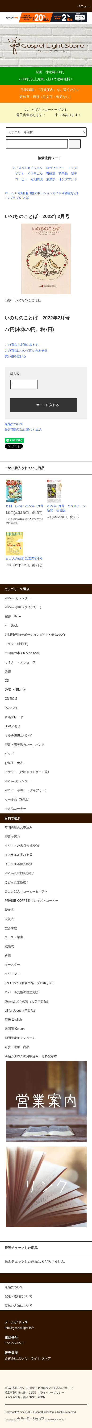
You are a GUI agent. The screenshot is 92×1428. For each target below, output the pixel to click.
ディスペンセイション (27, 168)
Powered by (10, 1420)
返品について (14, 424)
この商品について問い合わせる (26, 350)
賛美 (74, 173)
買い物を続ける (15, 356)
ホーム (9, 193)
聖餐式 (9, 910)
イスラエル (35, 173)
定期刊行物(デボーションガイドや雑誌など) (48, 193)
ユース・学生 (14, 937)
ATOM (41, 1397)
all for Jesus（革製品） (21, 1010)
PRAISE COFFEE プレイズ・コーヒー (31, 900)
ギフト (19, 173)
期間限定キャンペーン (20, 1038)
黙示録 (63, 173)
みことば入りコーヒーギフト (46, 110)
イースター (12, 964)
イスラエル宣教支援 (18, 855)
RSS (32, 1397)
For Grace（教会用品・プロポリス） (30, 983)
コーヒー (21, 179)
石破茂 (50, 173)
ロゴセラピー (55, 168)
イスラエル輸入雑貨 (18, 864)
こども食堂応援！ (17, 882)
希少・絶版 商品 (17, 1047)
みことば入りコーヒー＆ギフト (26, 891)
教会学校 (11, 928)
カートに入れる (47, 404)
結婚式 (9, 946)
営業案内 (46, 90)
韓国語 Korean (15, 1028)
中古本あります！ (68, 115)
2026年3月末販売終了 (19, 873)
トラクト (74, 168)
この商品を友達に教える (21, 344)
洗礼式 (9, 919)
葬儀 (8, 955)
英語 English (13, 1019)
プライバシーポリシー (51, 1392)
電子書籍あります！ (31, 115)
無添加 (50, 179)
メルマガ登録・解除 (16, 1397)
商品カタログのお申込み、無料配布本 (31, 1056)
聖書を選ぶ (12, 836)
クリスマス (12, 974)
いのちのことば (18, 197)
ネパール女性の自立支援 (21, 992)
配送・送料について (42, 1387)
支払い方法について (16, 1387)
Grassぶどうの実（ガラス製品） (27, 1001)
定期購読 (37, 179)
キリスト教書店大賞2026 (22, 846)
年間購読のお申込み (18, 827)
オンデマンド (68, 179)
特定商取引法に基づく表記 (23, 429)
